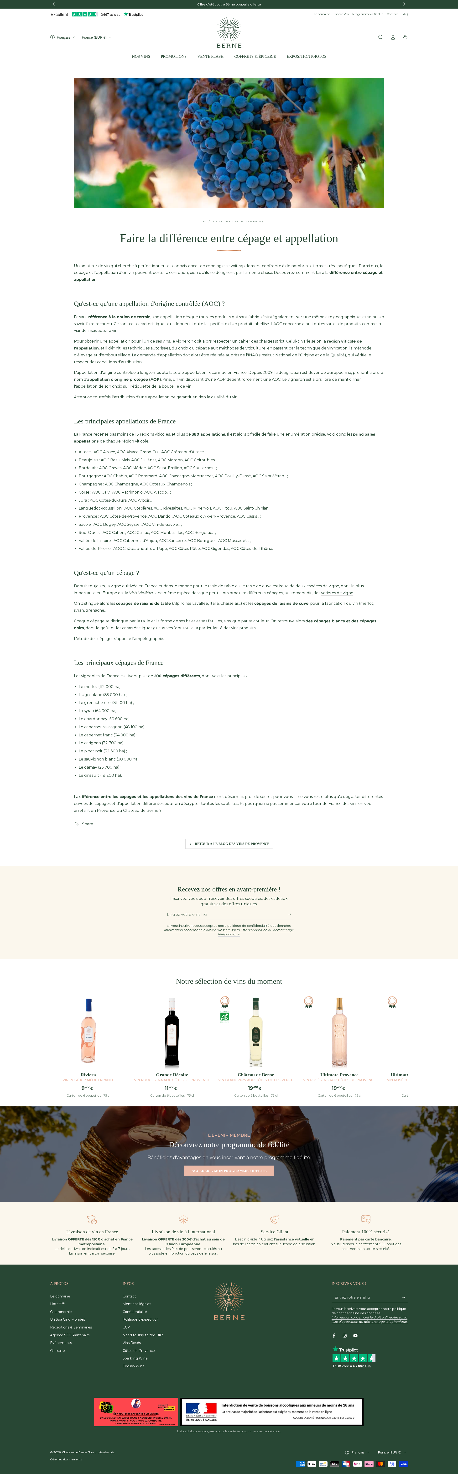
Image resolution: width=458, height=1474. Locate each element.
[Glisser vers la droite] (404, 4)
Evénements (61, 1343)
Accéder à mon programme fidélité (229, 1171)
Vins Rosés (132, 1343)
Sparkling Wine (135, 1358)
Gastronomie (61, 1312)
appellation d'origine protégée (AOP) (124, 379)
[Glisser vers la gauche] (54, 4)
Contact (392, 14)
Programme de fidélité (367, 14)
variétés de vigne (337, 593)
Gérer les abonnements (66, 1459)
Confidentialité (135, 1312)
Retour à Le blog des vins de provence (232, 844)
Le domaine (322, 14)
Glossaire (57, 1351)
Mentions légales (137, 1304)
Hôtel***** (57, 1304)
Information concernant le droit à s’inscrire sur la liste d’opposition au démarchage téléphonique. (229, 932)
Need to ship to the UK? (143, 1335)
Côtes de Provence (139, 1351)
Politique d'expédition (141, 1319)
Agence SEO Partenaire (70, 1335)
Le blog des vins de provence (236, 221)
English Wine (134, 1366)
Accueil (201, 221)
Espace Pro (341, 14)
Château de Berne (74, 1452)
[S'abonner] (291, 914)
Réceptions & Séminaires (71, 1327)
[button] (380, 37)
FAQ (404, 14)
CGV (126, 1327)
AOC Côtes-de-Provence (123, 516)
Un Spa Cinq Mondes (67, 1319)
